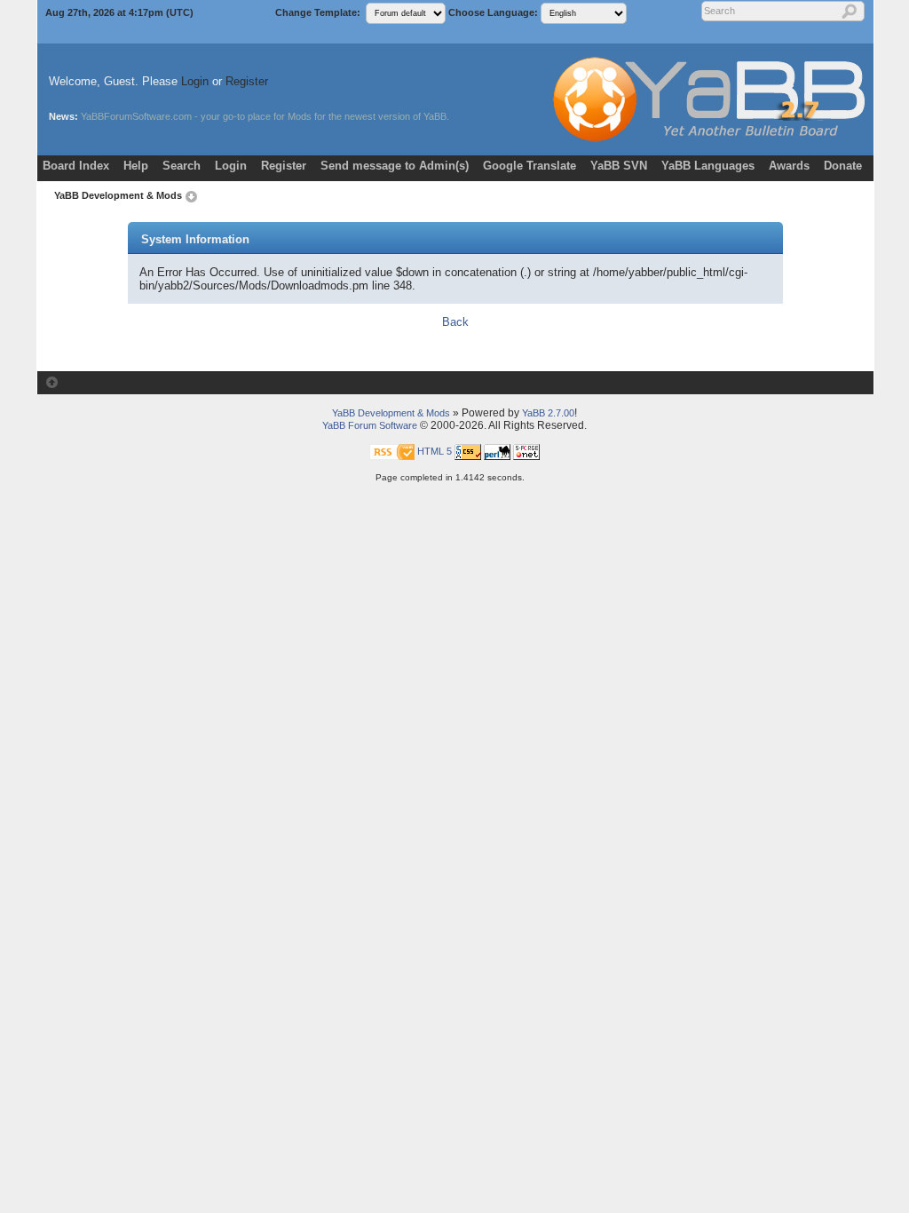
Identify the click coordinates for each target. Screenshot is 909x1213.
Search (181, 165)
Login (195, 81)
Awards (789, 165)
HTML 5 (434, 450)
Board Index (76, 165)
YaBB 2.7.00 (548, 413)
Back (455, 322)
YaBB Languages (708, 165)
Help (135, 165)
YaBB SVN (618, 165)
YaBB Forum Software (369, 425)
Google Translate (529, 165)
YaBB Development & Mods (118, 195)
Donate (843, 165)
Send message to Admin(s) (394, 165)
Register (246, 81)
